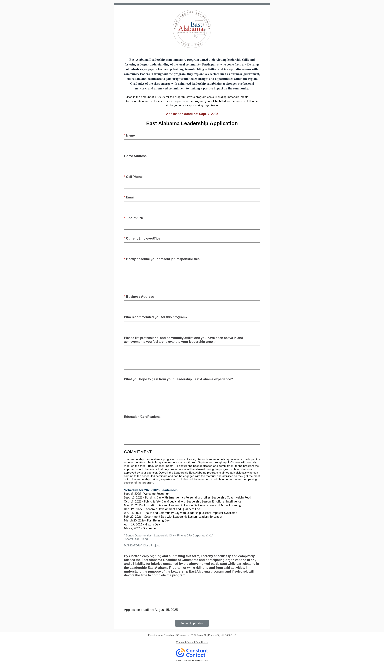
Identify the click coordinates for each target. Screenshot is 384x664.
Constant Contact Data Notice (192, 642)
